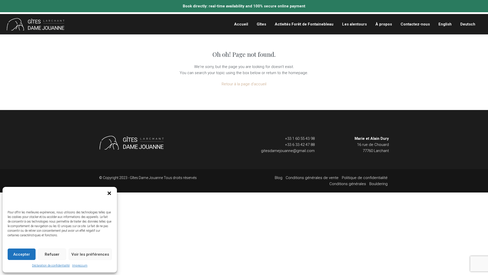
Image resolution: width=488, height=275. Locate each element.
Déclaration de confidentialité (51, 265)
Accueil (241, 24)
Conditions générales (347, 184)
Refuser (52, 254)
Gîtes (261, 24)
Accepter (21, 254)
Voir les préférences (90, 254)
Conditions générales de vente (312, 177)
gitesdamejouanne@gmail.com (288, 150)
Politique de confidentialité (365, 177)
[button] (109, 193)
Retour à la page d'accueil (244, 84)
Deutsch (467, 24)
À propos (383, 24)
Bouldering (378, 184)
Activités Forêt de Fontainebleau (304, 24)
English (445, 24)
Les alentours (354, 24)
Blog (278, 177)
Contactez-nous (415, 24)
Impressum (79, 265)
